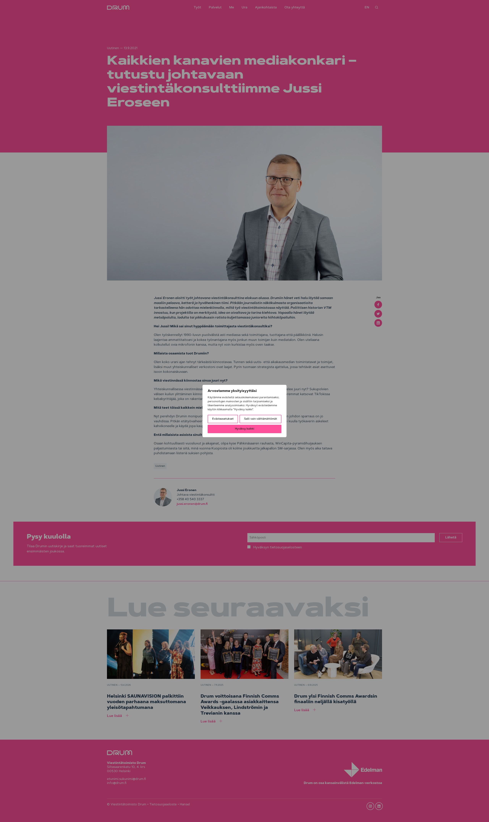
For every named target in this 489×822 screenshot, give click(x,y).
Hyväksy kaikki (244, 429)
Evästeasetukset (223, 419)
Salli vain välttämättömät (260, 419)
